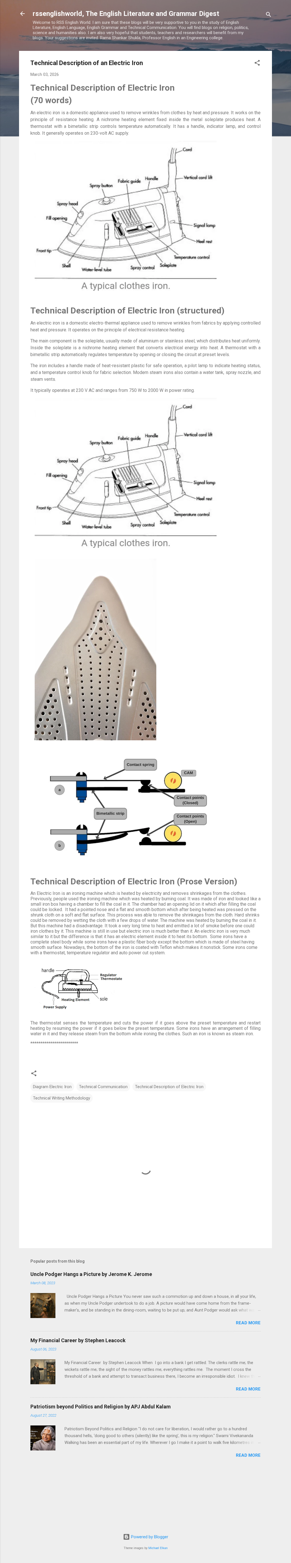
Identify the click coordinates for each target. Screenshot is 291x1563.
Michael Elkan (158, 1548)
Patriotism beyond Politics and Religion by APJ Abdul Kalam (100, 1407)
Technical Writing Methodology (61, 1098)
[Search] (268, 15)
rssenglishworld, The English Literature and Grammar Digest (126, 14)
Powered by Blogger (149, 1536)
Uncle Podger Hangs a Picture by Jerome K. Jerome (91, 1274)
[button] (257, 63)
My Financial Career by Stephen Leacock (78, 1340)
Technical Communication (103, 1086)
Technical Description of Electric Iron (169, 1086)
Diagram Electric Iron (52, 1086)
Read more (248, 1322)
